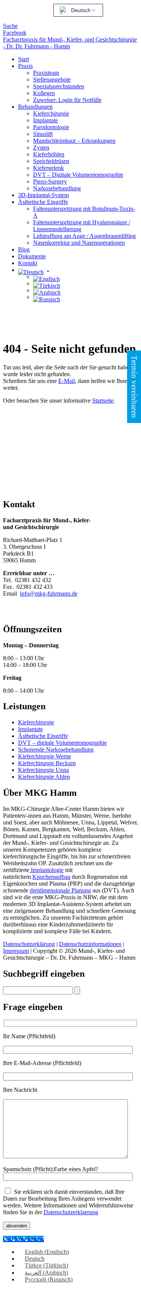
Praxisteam (46, 72)
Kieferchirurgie (51, 113)
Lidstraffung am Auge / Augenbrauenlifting (84, 236)
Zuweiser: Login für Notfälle (67, 100)
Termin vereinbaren (134, 386)
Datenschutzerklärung (29, 944)
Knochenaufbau (51, 877)
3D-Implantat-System (43, 195)
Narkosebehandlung (57, 188)
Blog (24, 249)
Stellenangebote (52, 79)
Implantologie (46, 870)
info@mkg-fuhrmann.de (48, 593)
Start (23, 59)
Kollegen (44, 93)
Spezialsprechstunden (58, 86)
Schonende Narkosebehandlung (56, 749)
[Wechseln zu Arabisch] (47, 290)
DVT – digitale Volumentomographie (62, 742)
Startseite (103, 400)
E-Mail (66, 381)
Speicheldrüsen (51, 161)
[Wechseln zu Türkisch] (46, 283)
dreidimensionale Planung (60, 890)
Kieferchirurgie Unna (43, 770)
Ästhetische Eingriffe (43, 202)
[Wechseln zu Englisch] (46, 276)
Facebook (14, 32)
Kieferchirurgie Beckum (47, 763)
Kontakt (27, 263)
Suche (10, 26)
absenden (16, 1226)
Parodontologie (51, 127)
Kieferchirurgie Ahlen (44, 776)
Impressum (16, 951)
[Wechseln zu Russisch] (46, 297)
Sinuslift (43, 134)
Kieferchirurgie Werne (44, 756)
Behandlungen (35, 106)
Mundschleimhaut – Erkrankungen (74, 140)
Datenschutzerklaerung (71, 1212)
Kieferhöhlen (48, 154)
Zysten (41, 147)
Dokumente (32, 256)
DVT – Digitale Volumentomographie (78, 174)
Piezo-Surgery (50, 181)
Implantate (45, 120)
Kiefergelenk (48, 168)
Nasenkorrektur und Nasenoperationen (79, 242)
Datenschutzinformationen (90, 944)
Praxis (25, 66)
